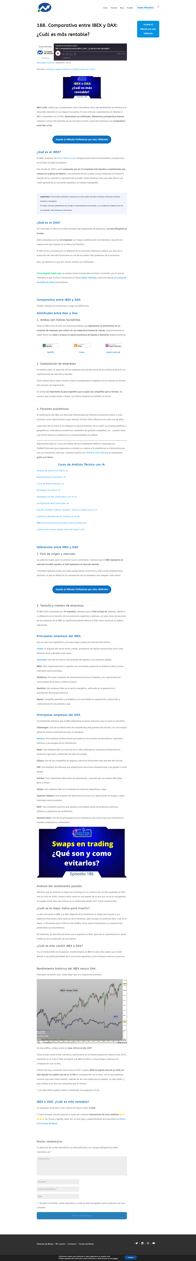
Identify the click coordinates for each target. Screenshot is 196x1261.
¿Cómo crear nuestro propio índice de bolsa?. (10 (60, 529)
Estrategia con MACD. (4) (48, 490)
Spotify (75, 69)
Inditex (40, 648)
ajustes (115, 1258)
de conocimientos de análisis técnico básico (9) (61, 523)
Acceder (130, 8)
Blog (122, 8)
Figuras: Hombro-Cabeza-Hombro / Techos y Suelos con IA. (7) (67, 510)
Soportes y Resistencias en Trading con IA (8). (58, 516)
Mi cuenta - (61, 1244)
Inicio (105, 8)
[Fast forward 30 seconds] (75, 54)
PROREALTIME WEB (95, 452)
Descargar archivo (45, 62)
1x (71, 54)
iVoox (92, 69)
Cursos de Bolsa (86, 1244)
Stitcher (84, 69)
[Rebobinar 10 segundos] (67, 54)
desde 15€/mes (88, 278)
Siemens (41, 738)
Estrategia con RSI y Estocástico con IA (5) (57, 497)
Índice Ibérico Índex (66, 158)
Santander (42, 659)
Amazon (50, 69)
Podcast (114, 8)
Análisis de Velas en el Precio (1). (52, 470)
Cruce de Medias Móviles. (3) (50, 483)
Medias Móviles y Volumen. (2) (51, 477)
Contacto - (73, 1244)
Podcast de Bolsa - (46, 1244)
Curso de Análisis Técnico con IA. (82, 464)
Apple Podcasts (63, 69)
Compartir (66, 58)
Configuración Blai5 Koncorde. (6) (53, 503)
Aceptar (130, 1257)
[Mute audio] (63, 54)
